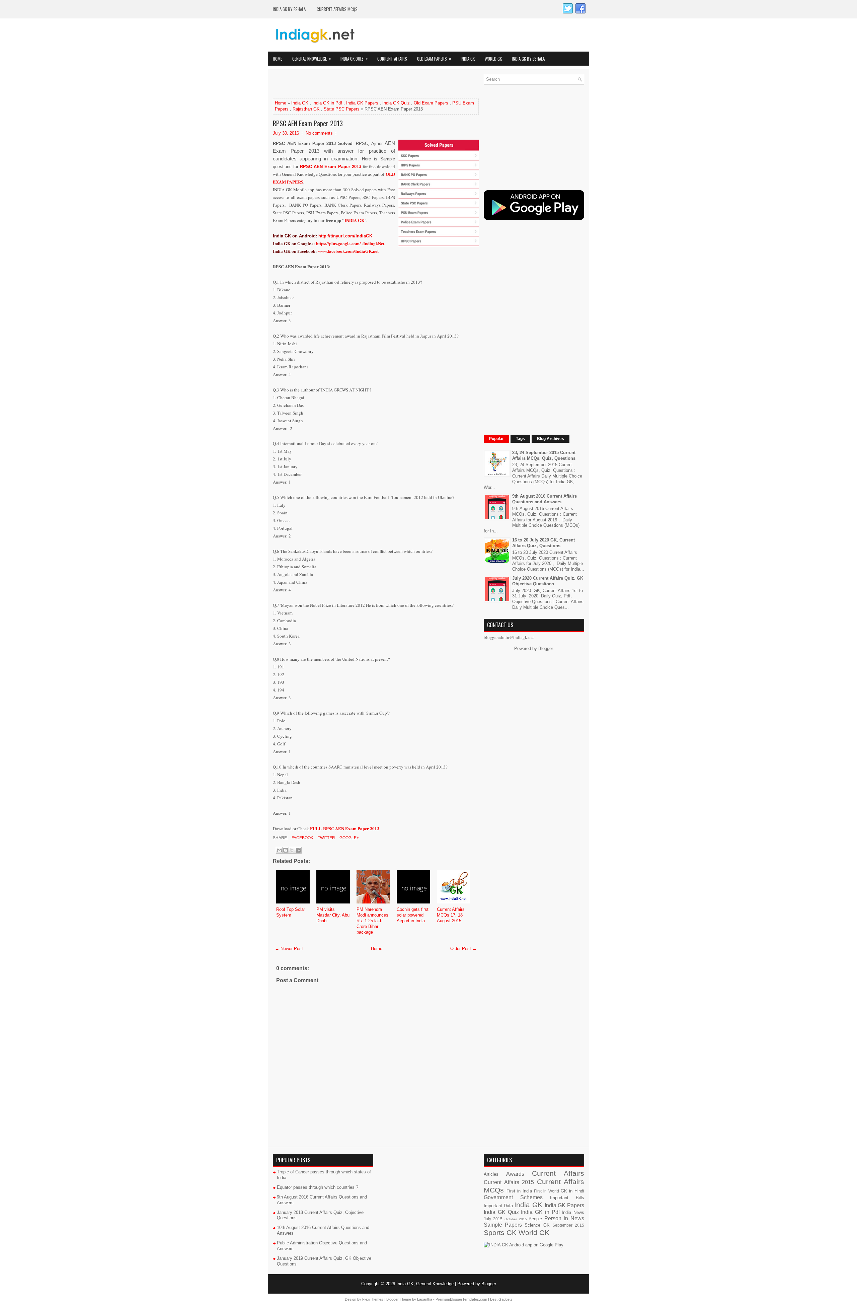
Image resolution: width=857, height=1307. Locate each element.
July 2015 (493, 1219)
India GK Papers (362, 102)
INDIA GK (354, 220)
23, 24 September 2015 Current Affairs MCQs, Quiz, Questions (543, 455)
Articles (491, 1174)
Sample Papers (503, 1225)
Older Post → (463, 948)
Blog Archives (550, 438)
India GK (468, 58)
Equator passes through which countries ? (317, 1187)
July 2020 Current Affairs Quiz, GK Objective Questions (547, 581)
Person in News (564, 1218)
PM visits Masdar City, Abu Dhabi (332, 915)
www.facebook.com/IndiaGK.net (348, 251)
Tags (520, 438)
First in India (519, 1190)
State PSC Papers (342, 109)
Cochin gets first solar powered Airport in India (412, 915)
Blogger (545, 648)
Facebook (302, 838)
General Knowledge (311, 58)
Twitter (326, 838)
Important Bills (567, 1197)
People (535, 1218)
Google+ (348, 838)
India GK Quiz (354, 58)
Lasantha (424, 1299)
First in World (546, 1191)
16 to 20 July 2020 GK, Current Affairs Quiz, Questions (543, 542)
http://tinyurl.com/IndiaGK (345, 235)
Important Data (498, 1205)
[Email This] (279, 850)
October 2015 (515, 1219)
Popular (496, 438)
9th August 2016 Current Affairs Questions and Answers (544, 499)
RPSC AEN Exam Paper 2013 (308, 123)
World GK (493, 58)
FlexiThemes (372, 1299)
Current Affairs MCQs (337, 9)
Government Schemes (513, 1197)
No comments (319, 133)
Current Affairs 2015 (509, 1182)
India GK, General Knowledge (425, 1283)
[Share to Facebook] (298, 850)
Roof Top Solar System (290, 912)
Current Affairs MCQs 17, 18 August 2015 (451, 915)
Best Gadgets (501, 1299)
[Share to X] (292, 850)
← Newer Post (289, 948)
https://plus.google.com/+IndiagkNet (350, 243)
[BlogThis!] (285, 850)
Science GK (537, 1225)
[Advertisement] (351, 84)
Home (277, 58)
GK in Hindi (572, 1190)
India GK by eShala (289, 9)
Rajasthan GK (306, 109)
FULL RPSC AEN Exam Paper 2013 (344, 828)
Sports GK (500, 1232)
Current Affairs (392, 58)
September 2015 (568, 1225)
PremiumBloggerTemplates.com (461, 1299)
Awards (515, 1174)
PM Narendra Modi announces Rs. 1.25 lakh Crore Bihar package (372, 921)
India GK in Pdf (327, 102)
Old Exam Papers (434, 58)
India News (573, 1212)
